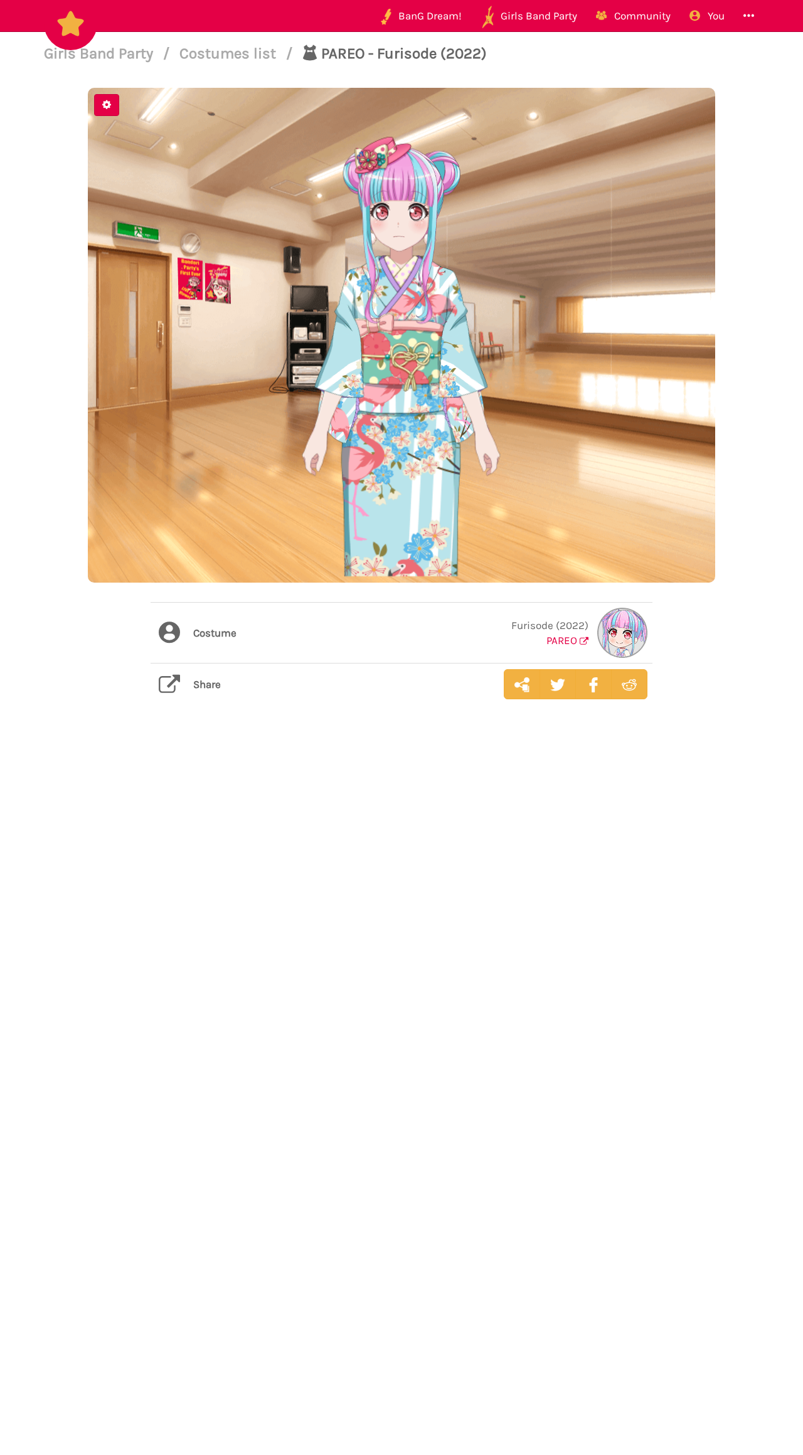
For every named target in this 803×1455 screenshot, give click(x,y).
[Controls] (106, 105)
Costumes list (229, 53)
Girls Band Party (100, 53)
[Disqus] (401, 907)
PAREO (563, 640)
